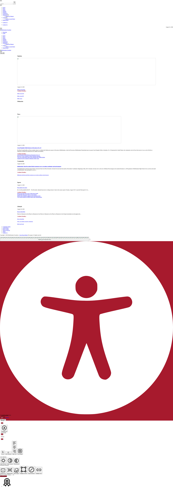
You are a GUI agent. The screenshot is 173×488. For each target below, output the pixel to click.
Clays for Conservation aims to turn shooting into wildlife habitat (31, 157)
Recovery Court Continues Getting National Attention (28, 156)
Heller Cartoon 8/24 (21, 89)
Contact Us (5, 24)
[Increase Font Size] (2, 418)
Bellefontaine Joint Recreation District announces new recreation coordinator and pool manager (39, 166)
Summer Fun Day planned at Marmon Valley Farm (28, 158)
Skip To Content (3, 474)
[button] (89, 239)
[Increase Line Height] (2, 434)
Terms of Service (6, 230)
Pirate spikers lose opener (22, 187)
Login (4, 33)
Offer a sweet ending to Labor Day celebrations (25, 221)
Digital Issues (5, 47)
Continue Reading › (21, 90)
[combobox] (44, 239)
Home (4, 35)
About (4, 231)
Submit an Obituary (9, 44)
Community (5, 41)
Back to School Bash (21, 211)
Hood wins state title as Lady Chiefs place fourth (27, 193)
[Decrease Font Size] (2, 423)
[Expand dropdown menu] (8, 43)
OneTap (7, 417)
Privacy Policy (6, 229)
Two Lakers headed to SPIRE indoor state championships (29, 197)
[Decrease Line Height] (2, 439)
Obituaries (5, 43)
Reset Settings (3, 476)
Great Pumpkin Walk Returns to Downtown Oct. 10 (29, 147)
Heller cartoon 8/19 (20, 96)
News (4, 37)
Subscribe (5, 32)
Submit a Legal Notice (10, 46)
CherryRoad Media (23, 235)
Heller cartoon (19, 98)
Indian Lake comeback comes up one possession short (28, 195)
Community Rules (6, 226)
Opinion (4, 39)
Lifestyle (4, 40)
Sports (4, 38)
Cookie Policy (6, 228)
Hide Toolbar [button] (3, 419)
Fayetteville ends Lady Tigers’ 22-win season (27, 194)
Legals (4, 45)
